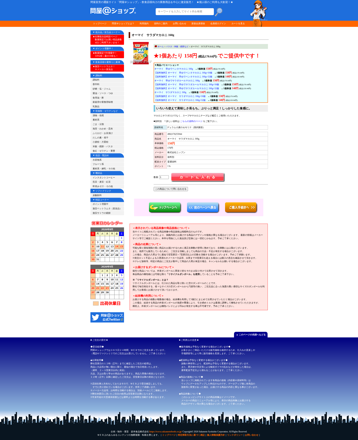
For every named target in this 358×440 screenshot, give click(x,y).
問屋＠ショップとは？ (123, 23)
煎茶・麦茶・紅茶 (102, 182)
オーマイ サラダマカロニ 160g (170, 92)
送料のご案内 (160, 23)
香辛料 (96, 84)
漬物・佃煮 (98, 115)
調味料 (96, 80)
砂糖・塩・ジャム (102, 88)
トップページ (99, 23)
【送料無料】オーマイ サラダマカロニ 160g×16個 (179, 96)
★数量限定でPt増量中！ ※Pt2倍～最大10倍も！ (105, 54)
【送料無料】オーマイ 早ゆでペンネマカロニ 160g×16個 (183, 72)
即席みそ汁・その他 (103, 186)
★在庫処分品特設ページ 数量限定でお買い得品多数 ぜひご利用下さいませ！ (107, 39)
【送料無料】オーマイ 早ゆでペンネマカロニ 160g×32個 (183, 76)
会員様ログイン (218, 23)
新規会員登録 (198, 23)
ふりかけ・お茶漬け (103, 133)
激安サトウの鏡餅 (102, 213)
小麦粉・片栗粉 (100, 142)
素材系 (96, 119)
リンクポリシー (235, 435)
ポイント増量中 (100, 204)
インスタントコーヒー (104, 177)
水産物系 (97, 160)
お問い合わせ (179, 23)
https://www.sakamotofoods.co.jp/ (165, 431)
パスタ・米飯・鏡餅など (177, 46)
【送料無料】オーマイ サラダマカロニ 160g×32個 (179, 100)
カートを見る (238, 23)
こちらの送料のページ (191, 121)
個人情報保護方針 (216, 435)
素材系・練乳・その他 (104, 168)
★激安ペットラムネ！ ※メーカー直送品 (104, 68)
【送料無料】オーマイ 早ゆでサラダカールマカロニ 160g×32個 (186, 88)
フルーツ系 (98, 164)
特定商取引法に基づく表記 (191, 435)
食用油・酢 (98, 97)
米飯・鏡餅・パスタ (103, 146)
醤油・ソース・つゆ (103, 93)
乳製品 (96, 106)
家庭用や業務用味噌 (103, 102)
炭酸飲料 (97, 195)
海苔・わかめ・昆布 (103, 128)
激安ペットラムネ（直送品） (107, 208)
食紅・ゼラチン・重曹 (104, 151)
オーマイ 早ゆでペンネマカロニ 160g (173, 69)
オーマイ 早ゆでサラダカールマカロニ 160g (177, 80)
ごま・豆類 (98, 124)
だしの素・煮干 (100, 137)
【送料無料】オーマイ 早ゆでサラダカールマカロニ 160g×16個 (186, 84)
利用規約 (144, 23)
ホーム (161, 46)
